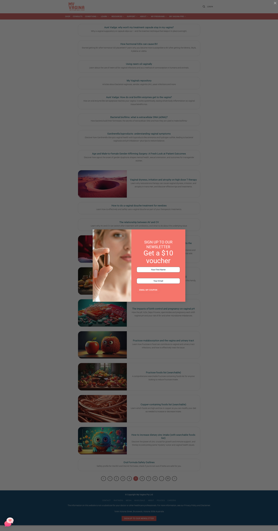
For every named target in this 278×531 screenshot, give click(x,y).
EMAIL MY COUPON (148, 290)
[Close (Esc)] (275, 3)
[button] (9, 522)
